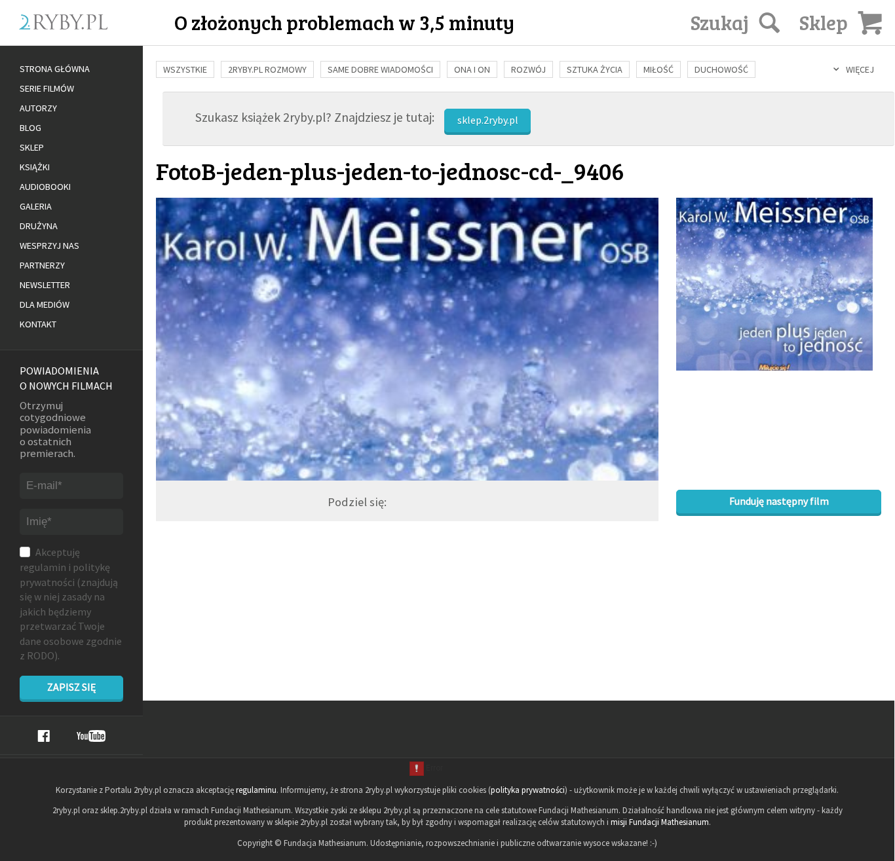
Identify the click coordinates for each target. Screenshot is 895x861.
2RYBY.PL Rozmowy (267, 69)
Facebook (43, 736)
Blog (30, 128)
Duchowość (721, 69)
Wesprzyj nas (49, 245)
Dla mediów (44, 304)
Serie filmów (47, 88)
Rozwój (528, 69)
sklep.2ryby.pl (487, 119)
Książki (35, 167)
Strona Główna (55, 69)
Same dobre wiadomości (380, 69)
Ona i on (472, 69)
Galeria (36, 206)
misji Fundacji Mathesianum (660, 822)
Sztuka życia (594, 69)
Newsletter (45, 285)
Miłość (658, 69)
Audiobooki (45, 186)
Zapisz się (71, 686)
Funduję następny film (779, 500)
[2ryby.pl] (100, 37)
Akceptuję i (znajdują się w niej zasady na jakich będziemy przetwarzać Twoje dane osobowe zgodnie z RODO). (71, 603)
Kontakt (38, 324)
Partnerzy (42, 265)
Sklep (32, 147)
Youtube (91, 736)
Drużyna (39, 226)
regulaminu (256, 790)
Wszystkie (185, 69)
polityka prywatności (528, 790)
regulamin (43, 567)
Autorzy (38, 108)
